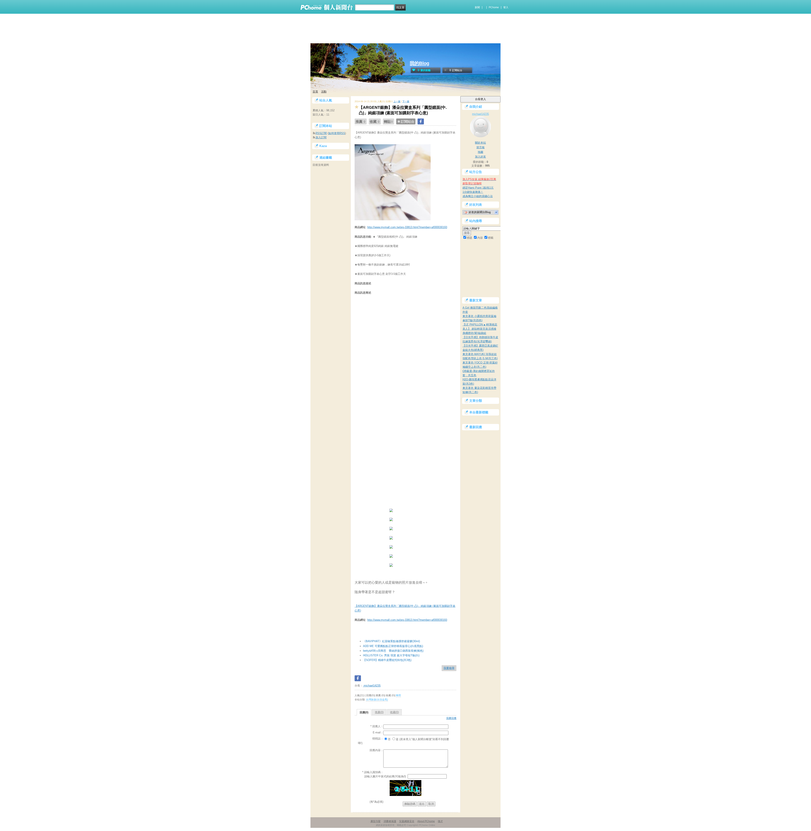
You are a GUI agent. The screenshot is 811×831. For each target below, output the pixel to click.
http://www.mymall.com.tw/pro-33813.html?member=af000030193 (407, 227)
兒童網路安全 (406, 821)
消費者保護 (390, 821)
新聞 (477, 7)
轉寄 (398, 695)
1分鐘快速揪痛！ (473, 191)
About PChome (426, 821)
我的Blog (419, 63)
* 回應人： (376, 726)
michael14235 (372, 685)
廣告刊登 (375, 821)
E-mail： (378, 732)
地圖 (480, 152)
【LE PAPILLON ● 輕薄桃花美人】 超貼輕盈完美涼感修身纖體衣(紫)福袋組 (480, 329)
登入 (505, 7)
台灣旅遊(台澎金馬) (377, 699)
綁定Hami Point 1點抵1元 (478, 187)
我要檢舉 (449, 668)
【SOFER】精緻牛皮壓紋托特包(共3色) (387, 660)
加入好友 (480, 156)
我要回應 (451, 718)
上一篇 (396, 101)
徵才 (440, 821)
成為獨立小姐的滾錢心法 (478, 196)
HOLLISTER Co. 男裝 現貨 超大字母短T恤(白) (391, 655)
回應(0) (364, 712)
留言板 (480, 147)
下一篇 (405, 101)
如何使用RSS (336, 133)
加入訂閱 (321, 137)
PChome (494, 7)
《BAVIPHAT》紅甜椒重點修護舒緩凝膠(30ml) (391, 641)
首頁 (315, 91)
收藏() (394, 712)
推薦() (379, 712)
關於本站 (480, 142)
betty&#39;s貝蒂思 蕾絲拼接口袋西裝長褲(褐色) (393, 650)
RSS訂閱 (321, 133)
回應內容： (376, 750)
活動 (324, 91)
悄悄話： (377, 738)
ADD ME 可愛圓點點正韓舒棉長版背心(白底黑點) (393, 646)
